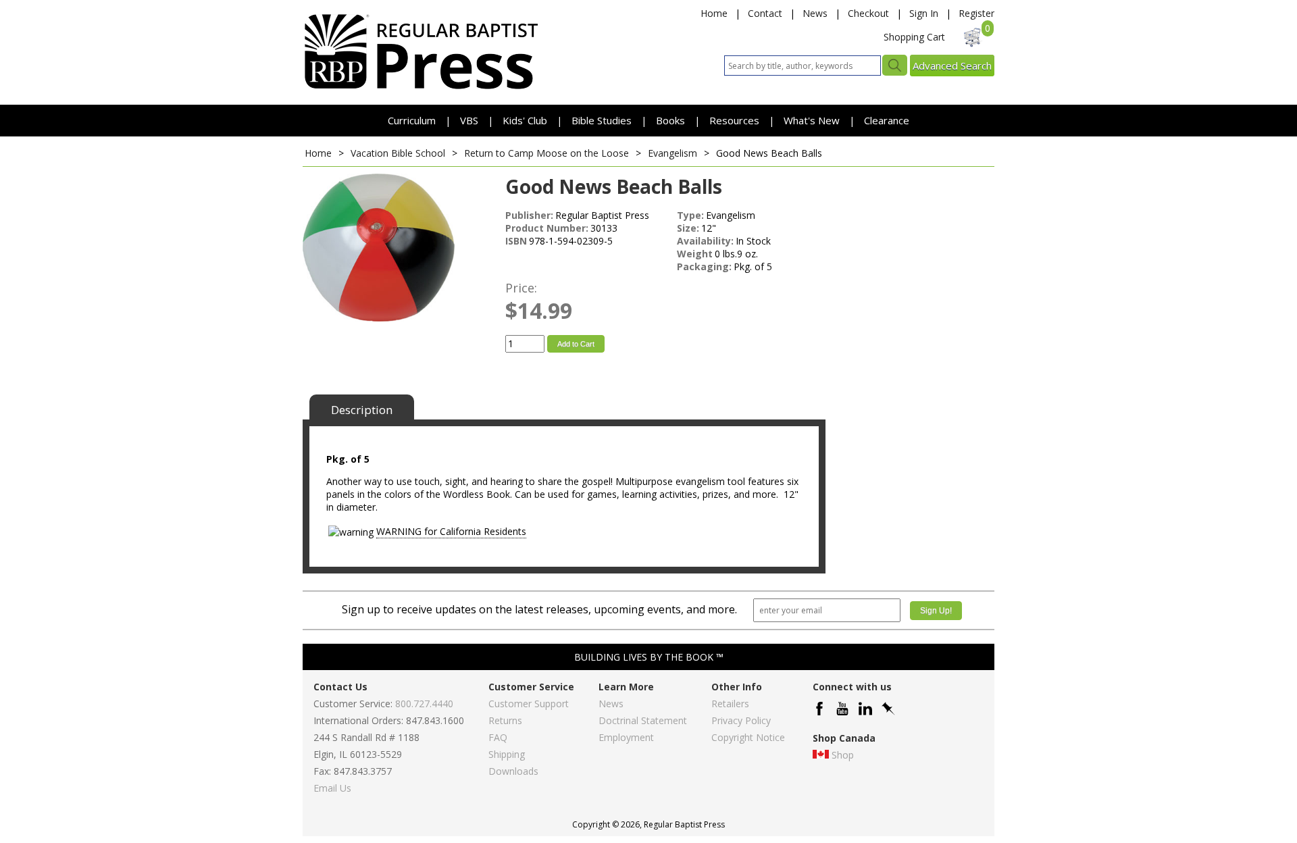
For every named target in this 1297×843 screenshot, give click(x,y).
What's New (813, 120)
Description (361, 409)
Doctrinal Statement (643, 720)
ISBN (516, 240)
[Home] (421, 88)
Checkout (868, 13)
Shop (843, 754)
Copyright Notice (748, 737)
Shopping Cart (914, 36)
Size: (688, 228)
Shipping (506, 754)
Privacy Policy (741, 720)
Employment (626, 737)
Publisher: (529, 215)
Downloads (513, 771)
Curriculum (413, 120)
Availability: (705, 240)
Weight (695, 253)
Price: (521, 288)
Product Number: (546, 228)
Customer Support (528, 703)
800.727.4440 (424, 703)
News (815, 13)
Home (714, 13)
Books (670, 120)
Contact (765, 13)
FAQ (497, 737)
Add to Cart (575, 344)
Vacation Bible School (398, 153)
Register (976, 13)
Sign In (923, 13)
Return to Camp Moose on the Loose (546, 153)
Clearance (886, 120)
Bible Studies (601, 120)
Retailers (730, 703)
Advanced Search (952, 65)
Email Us (332, 788)
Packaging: (704, 266)
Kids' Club (525, 120)
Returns (505, 720)
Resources (735, 120)
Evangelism (672, 153)
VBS (469, 120)
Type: (690, 215)
